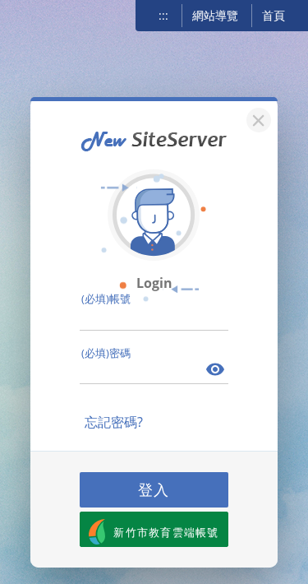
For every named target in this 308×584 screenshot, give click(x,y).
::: (163, 15)
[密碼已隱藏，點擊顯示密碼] (216, 371)
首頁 (273, 15)
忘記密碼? (114, 422)
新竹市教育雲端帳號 (166, 532)
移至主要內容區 (37, 14)
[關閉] (256, 118)
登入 (154, 489)
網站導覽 (215, 15)
